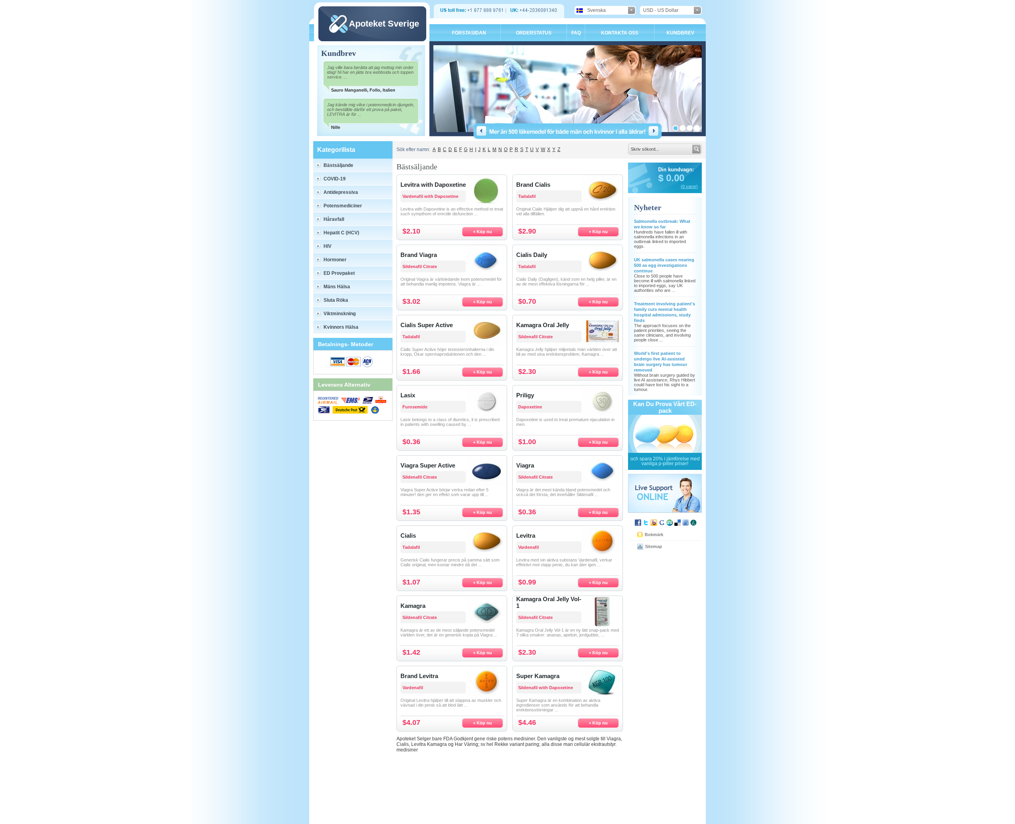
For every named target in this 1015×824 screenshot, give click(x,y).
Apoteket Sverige (384, 24)
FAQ (576, 33)
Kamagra (412, 605)
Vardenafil (528, 547)
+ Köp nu (482, 231)
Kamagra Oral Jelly (542, 325)
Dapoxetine (530, 406)
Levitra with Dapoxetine (433, 184)
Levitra (525, 535)
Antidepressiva (341, 192)
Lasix (407, 395)
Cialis (408, 535)
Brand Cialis (533, 184)
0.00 (673, 177)
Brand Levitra (419, 676)
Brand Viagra (418, 254)
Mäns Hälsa (337, 286)
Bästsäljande (338, 165)
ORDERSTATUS (534, 33)
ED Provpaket (339, 273)
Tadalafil (527, 196)
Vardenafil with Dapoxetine (430, 196)
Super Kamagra (537, 676)
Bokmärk (654, 534)
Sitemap (653, 546)
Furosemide (414, 406)
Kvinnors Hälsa (341, 327)
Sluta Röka (336, 300)
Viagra (525, 465)
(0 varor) (689, 186)
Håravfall (334, 219)
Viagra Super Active (427, 465)
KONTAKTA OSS (619, 33)
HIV (327, 246)
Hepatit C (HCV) (341, 233)
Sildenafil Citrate (419, 266)
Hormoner (335, 260)
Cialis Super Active (426, 325)
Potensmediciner (343, 206)
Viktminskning (340, 313)
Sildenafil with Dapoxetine (545, 687)
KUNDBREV (680, 33)
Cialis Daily (531, 254)
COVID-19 (335, 179)
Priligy (525, 395)
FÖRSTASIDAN (469, 33)
